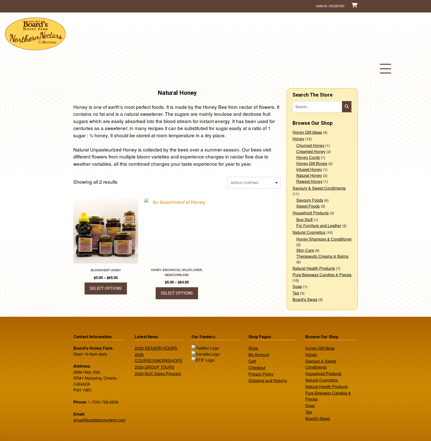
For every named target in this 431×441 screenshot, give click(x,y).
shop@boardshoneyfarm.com (99, 420)
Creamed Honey (310, 151)
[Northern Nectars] (35, 48)
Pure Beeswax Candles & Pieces (322, 275)
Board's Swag (305, 299)
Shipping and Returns (267, 380)
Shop (253, 348)
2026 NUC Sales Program (158, 373)
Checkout (256, 367)
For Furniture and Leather (318, 225)
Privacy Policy (261, 374)
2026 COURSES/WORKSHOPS (158, 357)
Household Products (311, 213)
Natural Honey (309, 175)
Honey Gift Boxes (311, 163)
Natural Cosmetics (309, 232)
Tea (296, 293)
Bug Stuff (304, 219)
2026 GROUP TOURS (154, 367)
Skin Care (305, 250)
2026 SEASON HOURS (156, 348)
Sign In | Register (330, 6)
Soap (297, 286)
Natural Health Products (314, 268)
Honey (298, 139)
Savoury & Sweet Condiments (319, 188)
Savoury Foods (309, 200)
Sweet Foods (308, 206)
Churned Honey (310, 145)
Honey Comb (308, 157)
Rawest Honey (309, 181)
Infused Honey (309, 169)
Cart (252, 361)
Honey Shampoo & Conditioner (324, 239)
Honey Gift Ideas (307, 132)
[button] (385, 69)
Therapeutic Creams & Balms (322, 256)
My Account (258, 354)
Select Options (106, 288)
